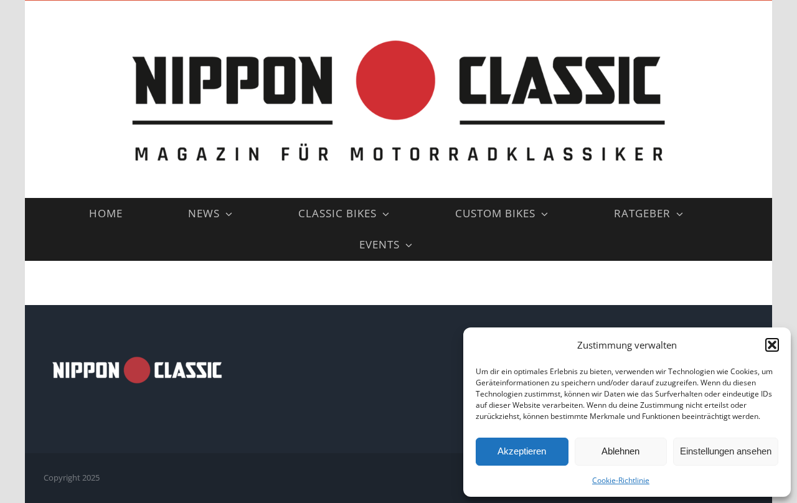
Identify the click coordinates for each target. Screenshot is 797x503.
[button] (772, 345)
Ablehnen (620, 451)
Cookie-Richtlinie (620, 480)
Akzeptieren (522, 451)
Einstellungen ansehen (725, 451)
